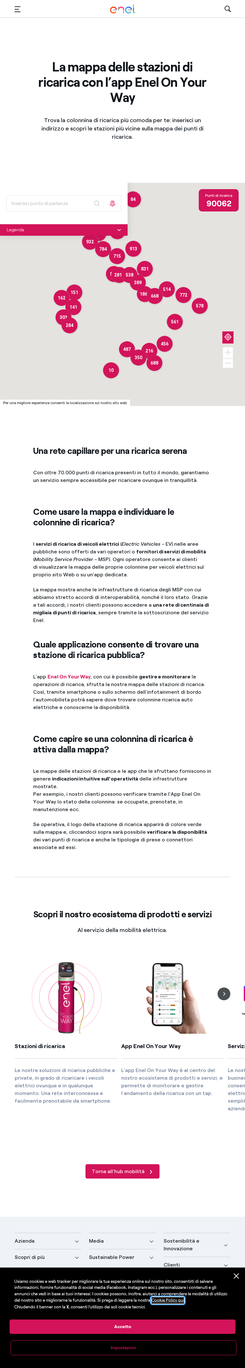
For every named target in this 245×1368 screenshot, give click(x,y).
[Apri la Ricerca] (228, 9)
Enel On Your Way (69, 677)
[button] (17, 9)
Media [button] (96, 1241)
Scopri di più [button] (30, 1257)
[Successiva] (224, 993)
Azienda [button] (24, 1241)
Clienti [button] (172, 1265)
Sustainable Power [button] (111, 1257)
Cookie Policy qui (168, 1300)
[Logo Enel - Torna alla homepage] (122, 9)
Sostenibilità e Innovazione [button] (181, 1245)
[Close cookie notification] (236, 1276)
